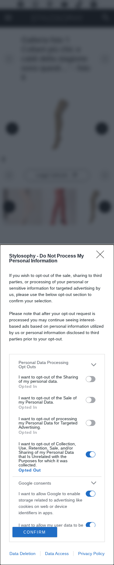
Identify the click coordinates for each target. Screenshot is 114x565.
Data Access (57, 553)
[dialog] (57, 405)
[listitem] (57, 364)
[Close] (102, 256)
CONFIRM (34, 532)
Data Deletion (22, 553)
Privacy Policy (91, 553)
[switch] (90, 379)
